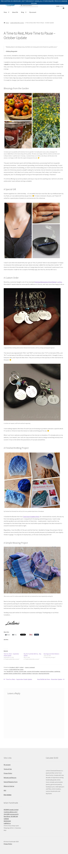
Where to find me (9, 786)
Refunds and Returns (10, 777)
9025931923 (7, 821)
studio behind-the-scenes (17, 23)
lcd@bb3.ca (7, 823)
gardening (57, 671)
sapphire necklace (27, 673)
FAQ (5, 790)
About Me (15, 12)
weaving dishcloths (44, 673)
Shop (5, 12)
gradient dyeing (8, 673)
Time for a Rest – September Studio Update (19, 679)
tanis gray (35, 673)
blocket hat (10, 671)
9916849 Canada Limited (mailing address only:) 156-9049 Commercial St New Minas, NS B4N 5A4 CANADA (11, 814)
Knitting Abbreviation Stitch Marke (45, 282)
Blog (22, 12)
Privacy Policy (8, 773)
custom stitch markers (33, 671)
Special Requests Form (10, 782)
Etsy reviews (7, 795)
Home (7, 23)
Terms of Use (8, 769)
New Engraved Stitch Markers (51, 654)
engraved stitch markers (47, 671)
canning (16, 671)
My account (32, 12)
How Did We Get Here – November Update (49, 679)
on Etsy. (59, 282)
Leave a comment (30, 667)
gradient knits (17, 673)
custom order (22, 671)
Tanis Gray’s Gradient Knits (31, 516)
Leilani (22, 667)
